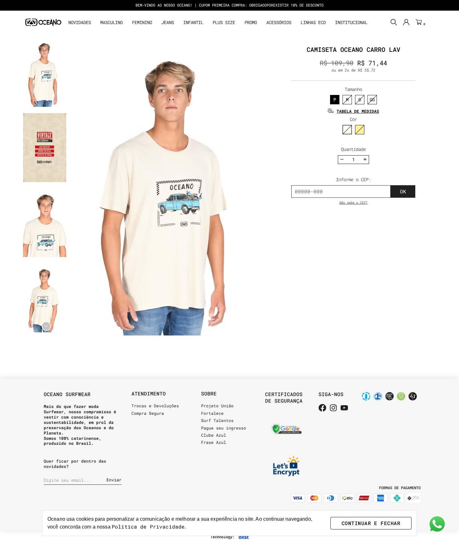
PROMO (250, 22)
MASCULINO (111, 22)
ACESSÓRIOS (278, 22)
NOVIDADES (79, 22)
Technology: (222, 536)
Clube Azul (213, 435)
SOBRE (209, 393)
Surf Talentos (217, 420)
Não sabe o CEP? (353, 203)
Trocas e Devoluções (155, 406)
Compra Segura (147, 413)
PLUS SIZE (224, 22)
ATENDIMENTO (148, 393)
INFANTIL (193, 22)
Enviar (113, 480)
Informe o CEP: (353, 179)
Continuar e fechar (371, 523)
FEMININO (142, 22)
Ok (403, 191)
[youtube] (344, 408)
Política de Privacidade (148, 526)
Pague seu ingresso (223, 428)
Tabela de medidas (358, 111)
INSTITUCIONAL (351, 22)
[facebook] (322, 408)
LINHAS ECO (313, 22)
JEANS (167, 22)
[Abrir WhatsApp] (437, 524)
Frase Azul (213, 442)
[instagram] (333, 408)
